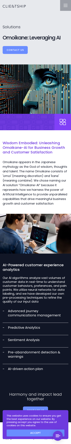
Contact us (15, 50)
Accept (35, 433)
